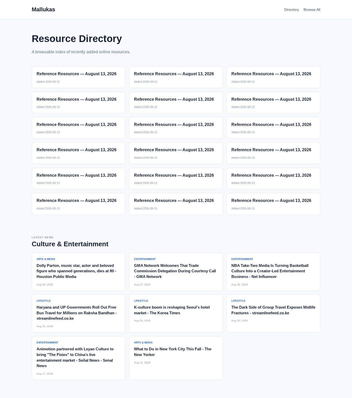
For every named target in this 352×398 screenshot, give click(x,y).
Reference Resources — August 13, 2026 (76, 74)
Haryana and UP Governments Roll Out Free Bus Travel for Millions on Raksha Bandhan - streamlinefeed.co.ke (77, 313)
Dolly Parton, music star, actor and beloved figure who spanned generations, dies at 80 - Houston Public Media (76, 271)
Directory (291, 9)
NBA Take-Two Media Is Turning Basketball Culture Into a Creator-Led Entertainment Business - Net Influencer (269, 271)
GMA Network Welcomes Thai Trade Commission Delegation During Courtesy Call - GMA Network (175, 271)
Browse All (312, 9)
